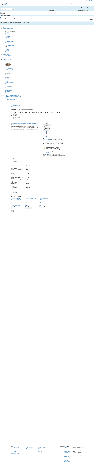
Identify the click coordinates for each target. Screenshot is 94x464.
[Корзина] (0, 17)
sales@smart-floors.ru (77, 455)
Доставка (5, 0)
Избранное (47, 129)
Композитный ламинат (67, 452)
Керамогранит (8, 55)
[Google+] (46, 133)
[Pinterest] (46, 131)
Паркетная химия (8, 86)
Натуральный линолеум (67, 462)
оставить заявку (28, 208)
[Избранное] (0, 12)
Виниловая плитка (66, 449)
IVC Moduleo (28, 165)
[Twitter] (46, 132)
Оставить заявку (47, 125)
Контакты (5, 7)
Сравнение (47, 128)
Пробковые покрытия (66, 459)
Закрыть (91, 13)
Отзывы (5, 4)
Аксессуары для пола (9, 45)
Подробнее (41, 207)
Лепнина (7, 72)
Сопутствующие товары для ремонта (13, 96)
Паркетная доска (66, 454)
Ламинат (66, 447)
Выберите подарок (47, 139)
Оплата (5, 2)
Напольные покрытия (9, 29)
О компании (6, 5)
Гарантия (5, 3)
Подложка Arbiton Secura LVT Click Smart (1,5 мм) (16, 204)
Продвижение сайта (15, 453)
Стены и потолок (8, 60)
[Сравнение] (71, 5)
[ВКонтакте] (46, 136)
